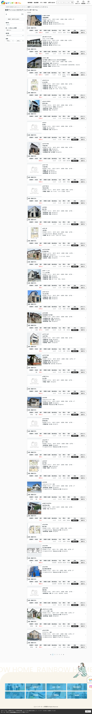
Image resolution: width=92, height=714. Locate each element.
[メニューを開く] (88, 2)
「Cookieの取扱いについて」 (15, 712)
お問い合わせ (51, 2)
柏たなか (55, 233)
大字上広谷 (49, 36)
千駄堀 (47, 355)
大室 (46, 228)
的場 (48, 21)
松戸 (48, 254)
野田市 (44, 587)
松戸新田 (53, 152)
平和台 (50, 108)
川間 (50, 593)
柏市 (44, 122)
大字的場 (48, 15)
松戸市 (44, 143)
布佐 (48, 508)
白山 (48, 376)
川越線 (44, 21)
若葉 (50, 43)
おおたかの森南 (49, 609)
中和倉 (47, 143)
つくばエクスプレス (47, 106)
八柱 (52, 360)
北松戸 (50, 150)
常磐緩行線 (45, 85)
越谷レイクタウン (52, 64)
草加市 (44, 57)
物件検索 (30, 2)
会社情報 (36, 2)
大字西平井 (48, 101)
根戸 (46, 461)
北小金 (50, 88)
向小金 (47, 80)
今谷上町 (47, 291)
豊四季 (50, 403)
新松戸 (49, 342)
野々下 (47, 439)
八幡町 (47, 57)
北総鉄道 (45, 257)
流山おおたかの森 (53, 404)
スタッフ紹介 (43, 2)
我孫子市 (45, 376)
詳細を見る (75, 32)
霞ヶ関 (50, 22)
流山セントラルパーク (58, 637)
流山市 (44, 80)
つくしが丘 (47, 270)
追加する (83, 32)
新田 (51, 63)
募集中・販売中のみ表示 (13, 19)
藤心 (46, 207)
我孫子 (48, 191)
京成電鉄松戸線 (46, 152)
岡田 (47, 587)
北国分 (49, 257)
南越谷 (49, 66)
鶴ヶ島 (50, 24)
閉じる (88, 711)
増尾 (50, 214)
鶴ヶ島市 (45, 36)
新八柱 (49, 362)
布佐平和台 (49, 503)
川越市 (44, 15)
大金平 (47, 334)
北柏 (50, 129)
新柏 (50, 276)
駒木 (47, 524)
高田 (46, 397)
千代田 (46, 164)
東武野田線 (45, 173)
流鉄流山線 (45, 108)
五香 (52, 318)
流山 (50, 109)
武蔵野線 (45, 64)
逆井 (50, 212)
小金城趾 (51, 341)
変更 (22, 14)
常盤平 (52, 319)
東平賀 (47, 418)
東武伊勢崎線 (46, 63)
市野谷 (47, 630)
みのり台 (53, 363)
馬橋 (50, 149)
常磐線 (44, 128)
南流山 (54, 106)
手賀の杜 (47, 186)
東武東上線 (45, 22)
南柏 (50, 85)
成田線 (44, 508)
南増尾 (46, 313)
